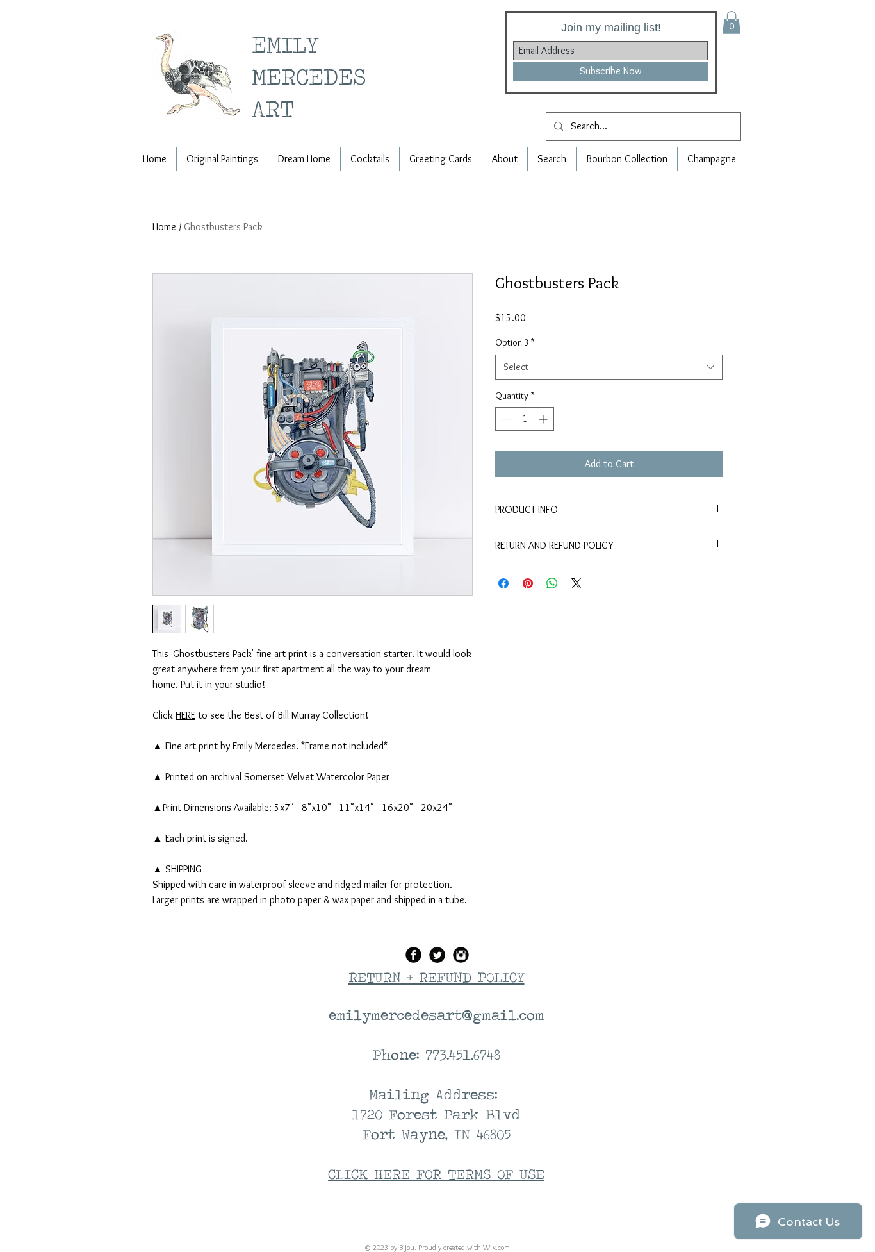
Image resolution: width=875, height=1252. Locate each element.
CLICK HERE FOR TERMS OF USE (436, 1173)
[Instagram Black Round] (461, 955)
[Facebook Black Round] (413, 955)
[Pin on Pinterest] (528, 583)
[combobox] (609, 367)
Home (164, 227)
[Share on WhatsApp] (552, 583)
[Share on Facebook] (503, 583)
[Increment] (544, 419)
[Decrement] (505, 419)
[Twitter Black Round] (437, 955)
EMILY (291, 44)
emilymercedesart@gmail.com (436, 1014)
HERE (185, 715)
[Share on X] (576, 583)
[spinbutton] (524, 419)
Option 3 (514, 342)
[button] (731, 22)
